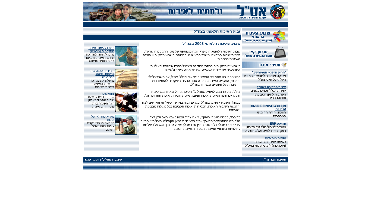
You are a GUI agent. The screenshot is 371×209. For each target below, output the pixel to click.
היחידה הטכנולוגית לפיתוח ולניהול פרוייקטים (102, 74)
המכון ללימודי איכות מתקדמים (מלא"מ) (101, 49)
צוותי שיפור (107, 93)
